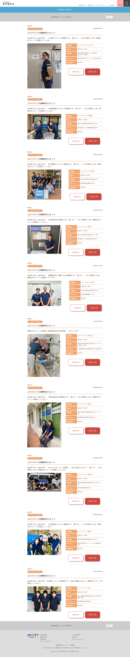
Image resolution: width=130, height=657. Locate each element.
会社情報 (72, 645)
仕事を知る (90, 5)
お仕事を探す (43, 634)
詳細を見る (76, 71)
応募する (91, 71)
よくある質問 (111, 5)
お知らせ (74, 637)
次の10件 (109, 17)
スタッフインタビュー (100, 5)
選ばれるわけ (82, 5)
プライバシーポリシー (78, 639)
